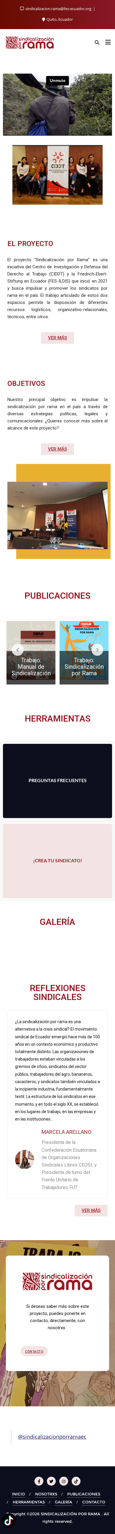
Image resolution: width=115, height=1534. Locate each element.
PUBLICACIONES (83, 1494)
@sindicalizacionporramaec (52, 1436)
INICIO (18, 1494)
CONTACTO (93, 1502)
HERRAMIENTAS (29, 1502)
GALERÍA (63, 1502)
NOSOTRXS (46, 1494)
